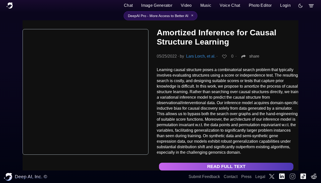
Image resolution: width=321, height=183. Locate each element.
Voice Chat (230, 5)
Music (205, 5)
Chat (128, 5)
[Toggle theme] (300, 6)
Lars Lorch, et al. (200, 56)
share (254, 56)
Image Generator (156, 5)
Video (186, 5)
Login (285, 5)
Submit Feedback (204, 176)
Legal (260, 176)
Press (246, 176)
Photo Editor (260, 5)
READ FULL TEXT (226, 166)
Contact (230, 176)
